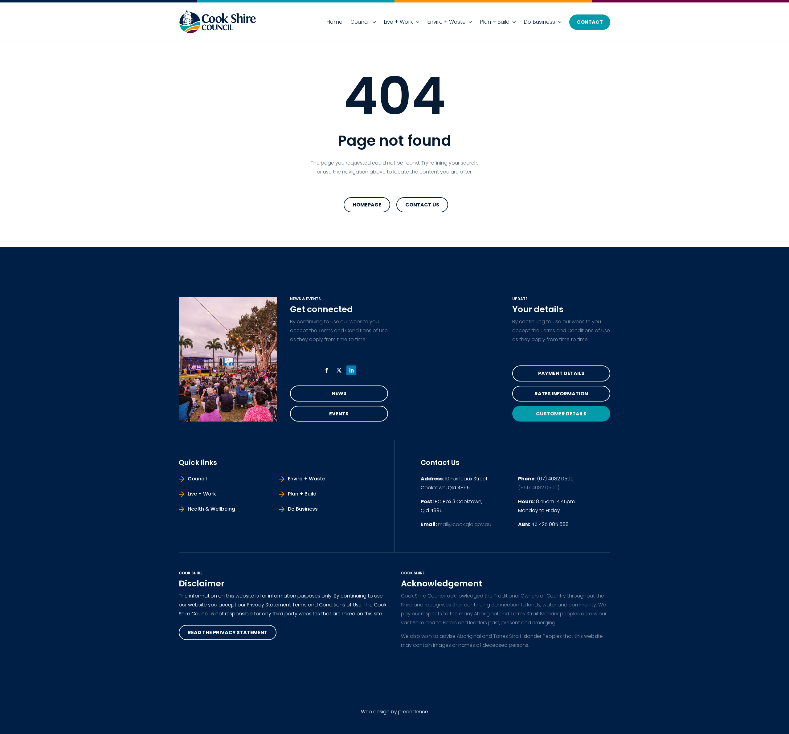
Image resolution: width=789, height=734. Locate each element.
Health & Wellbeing (211, 508)
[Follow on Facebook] (327, 370)
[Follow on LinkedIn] (351, 370)
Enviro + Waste (446, 22)
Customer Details (561, 413)
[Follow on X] (339, 370)
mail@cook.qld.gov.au (464, 524)
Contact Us (422, 204)
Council (360, 22)
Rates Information (561, 393)
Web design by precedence (394, 711)
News (339, 393)
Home (334, 22)
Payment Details (561, 373)
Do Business (539, 22)
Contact (590, 22)
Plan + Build (494, 22)
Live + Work (398, 22)
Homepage (367, 204)
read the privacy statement (228, 632)
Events (339, 413)
